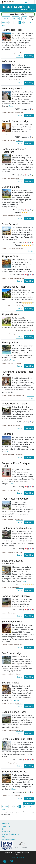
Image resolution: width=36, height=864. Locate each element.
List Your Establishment (10, 834)
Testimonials (6, 826)
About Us (5, 824)
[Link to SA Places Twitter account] (11, 862)
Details (19, 56)
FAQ (3, 837)
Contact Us (6, 832)
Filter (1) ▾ (15, 18)
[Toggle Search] (26, 2)
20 (30, 23)
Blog (3, 829)
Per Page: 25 (28, 803)
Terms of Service (18, 857)
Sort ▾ (24, 18)
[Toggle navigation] (32, 2)
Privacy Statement (9, 840)
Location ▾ (6, 18)
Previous (5, 23)
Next (3, 26)
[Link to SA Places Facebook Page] (4, 862)
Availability (29, 56)
